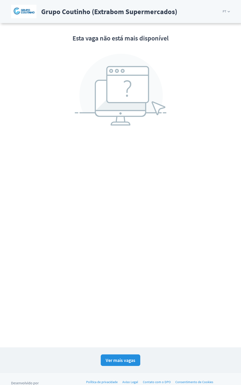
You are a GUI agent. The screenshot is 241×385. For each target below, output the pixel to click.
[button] (226, 11)
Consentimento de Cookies (194, 382)
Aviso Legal (130, 382)
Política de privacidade (102, 382)
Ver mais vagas (120, 360)
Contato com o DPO (157, 382)
